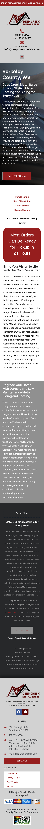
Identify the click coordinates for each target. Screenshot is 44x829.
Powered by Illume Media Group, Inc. (22, 705)
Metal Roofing (22, 196)
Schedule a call (22, 35)
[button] (22, 57)
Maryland (10, 773)
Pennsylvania (12, 778)
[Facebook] (19, 712)
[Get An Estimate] (22, 43)
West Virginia (12, 782)
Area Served (10, 767)
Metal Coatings (22, 205)
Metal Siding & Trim (22, 201)
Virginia (10, 786)
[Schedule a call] (22, 31)
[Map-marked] (25, 712)
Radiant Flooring (22, 210)
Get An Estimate (22, 47)
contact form (13, 612)
